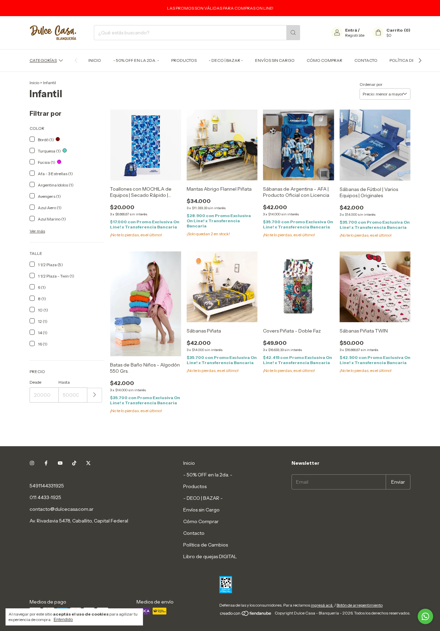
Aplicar (94, 395)
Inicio (94, 60)
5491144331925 (47, 486)
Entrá (351, 30)
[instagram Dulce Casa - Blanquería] (32, 463)
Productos (184, 60)
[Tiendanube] (246, 614)
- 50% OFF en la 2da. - (136, 60)
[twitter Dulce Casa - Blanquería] (88, 463)
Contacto (365, 60)
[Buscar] (293, 32)
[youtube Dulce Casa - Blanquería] (60, 463)
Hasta (64, 382)
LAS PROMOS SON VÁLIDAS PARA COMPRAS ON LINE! (220, 8)
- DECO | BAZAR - (226, 60)
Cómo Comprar (324, 60)
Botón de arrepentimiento (360, 605)
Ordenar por (371, 84)
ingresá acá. (322, 605)
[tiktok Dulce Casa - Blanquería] (74, 463)
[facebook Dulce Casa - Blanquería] (46, 463)
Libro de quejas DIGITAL (210, 556)
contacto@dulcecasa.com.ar (62, 509)
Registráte (354, 35)
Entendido (63, 619)
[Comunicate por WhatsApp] (425, 616)
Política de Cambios (412, 60)
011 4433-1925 (45, 497)
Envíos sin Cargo (275, 60)
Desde (35, 382)
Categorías (43, 60)
